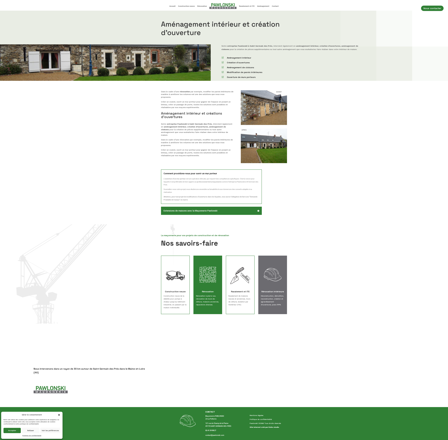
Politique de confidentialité (31, 435)
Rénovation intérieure (272, 291)
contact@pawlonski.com (214, 435)
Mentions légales (256, 415)
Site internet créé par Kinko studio (264, 427)
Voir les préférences (50, 430)
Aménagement (263, 6)
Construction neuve (186, 6)
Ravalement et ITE (247, 6)
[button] (59, 415)
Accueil (172, 6)
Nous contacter (432, 8)
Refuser (30, 430)
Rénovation (202, 6)
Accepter (12, 430)
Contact (275, 6)
